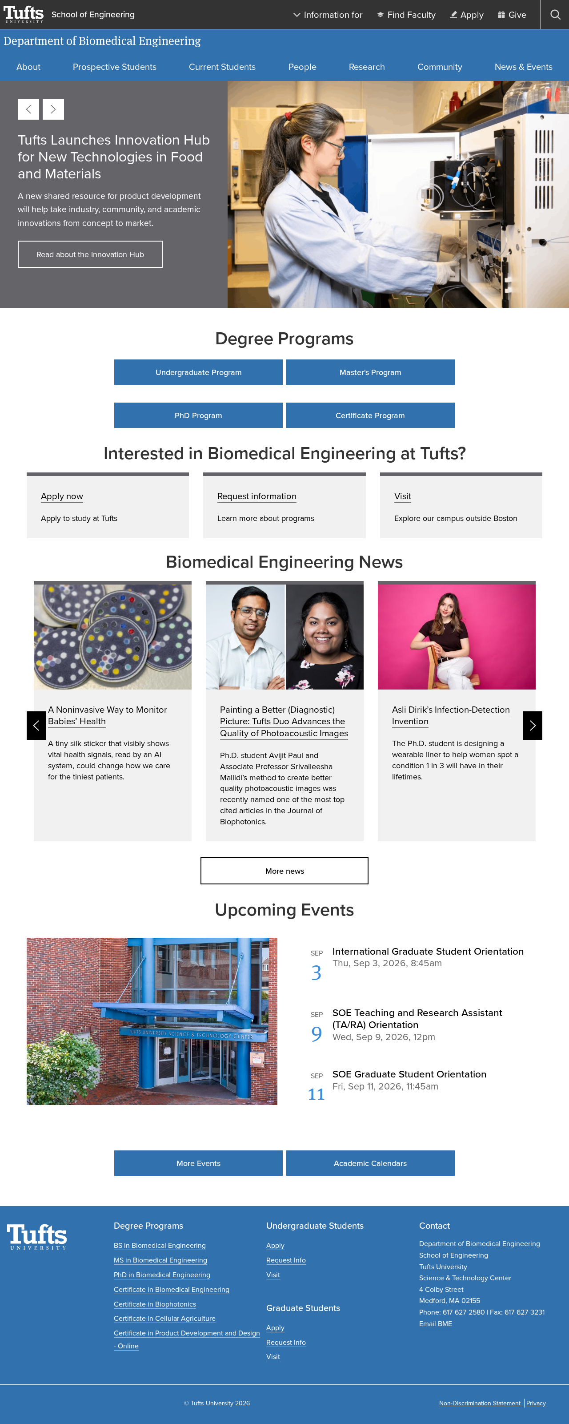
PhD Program (198, 415)
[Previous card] (28, 109)
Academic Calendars (370, 1163)
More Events (198, 1163)
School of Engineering (93, 14)
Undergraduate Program (199, 372)
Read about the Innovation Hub (90, 254)
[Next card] (53, 109)
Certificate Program (370, 415)
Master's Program (370, 372)
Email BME (435, 1323)
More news (284, 870)
